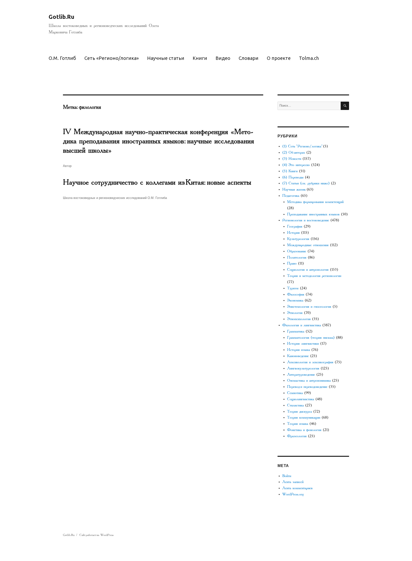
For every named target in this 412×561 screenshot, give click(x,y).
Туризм (293, 288)
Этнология (295, 313)
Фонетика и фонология (304, 430)
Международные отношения (308, 245)
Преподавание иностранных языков (313, 214)
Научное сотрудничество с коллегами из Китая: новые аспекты (157, 182)
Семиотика (295, 393)
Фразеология (297, 436)
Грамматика (295, 331)
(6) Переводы (293, 177)
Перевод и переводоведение (307, 387)
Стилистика (295, 405)
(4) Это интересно (296, 165)
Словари (248, 58)
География (294, 226)
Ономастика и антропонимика (309, 381)
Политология (296, 257)
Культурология (298, 239)
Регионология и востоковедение (305, 220)
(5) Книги (290, 171)
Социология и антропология (308, 270)
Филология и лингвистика (301, 325)
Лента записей (293, 482)
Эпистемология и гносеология (309, 307)
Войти (286, 476)
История (293, 233)
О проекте (279, 58)
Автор (67, 165)
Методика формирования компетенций (315, 202)
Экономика (295, 300)
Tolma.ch (309, 58)
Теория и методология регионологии (314, 276)
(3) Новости (291, 159)
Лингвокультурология (303, 368)
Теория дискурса (299, 412)
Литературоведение (301, 375)
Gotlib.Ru (61, 17)
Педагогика (290, 196)
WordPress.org (293, 494)
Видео (223, 58)
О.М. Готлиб (62, 58)
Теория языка (297, 424)
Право (292, 263)
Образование (296, 251)
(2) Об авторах (293, 153)
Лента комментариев (297, 488)
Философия (295, 294)
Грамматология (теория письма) (311, 338)
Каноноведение (298, 356)
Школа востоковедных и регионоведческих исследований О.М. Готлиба (115, 197)
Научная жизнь (293, 189)
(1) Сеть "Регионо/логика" (302, 146)
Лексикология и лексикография (310, 362)
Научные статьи (165, 58)
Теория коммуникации (303, 418)
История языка (298, 350)
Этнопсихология (299, 319)
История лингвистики (303, 344)
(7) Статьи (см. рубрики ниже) (306, 183)
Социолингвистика (300, 399)
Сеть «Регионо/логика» (111, 58)
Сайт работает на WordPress (96, 535)
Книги (200, 58)
